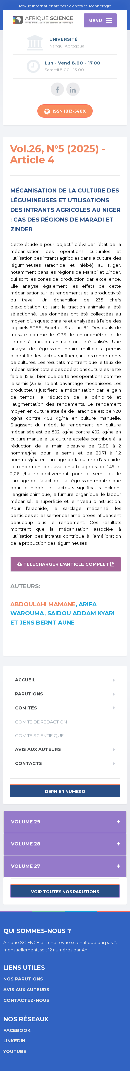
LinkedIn (14, 1040)
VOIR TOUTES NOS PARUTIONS (65, 891)
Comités (26, 707)
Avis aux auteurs (38, 749)
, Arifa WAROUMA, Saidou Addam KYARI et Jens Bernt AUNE (62, 613)
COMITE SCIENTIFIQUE (39, 735)
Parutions (29, 693)
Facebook (17, 1030)
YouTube (14, 1051)
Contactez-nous (26, 1000)
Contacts (28, 763)
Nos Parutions (23, 978)
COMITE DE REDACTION (41, 721)
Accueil (25, 679)
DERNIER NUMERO (65, 791)
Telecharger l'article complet (66, 564)
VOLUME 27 (25, 866)
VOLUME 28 (25, 844)
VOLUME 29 (25, 822)
